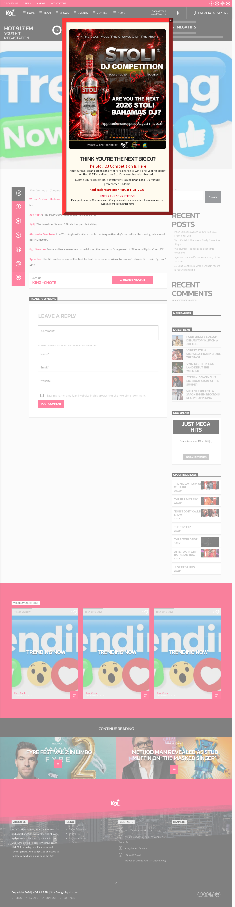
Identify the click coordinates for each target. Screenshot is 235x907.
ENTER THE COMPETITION (117, 196)
